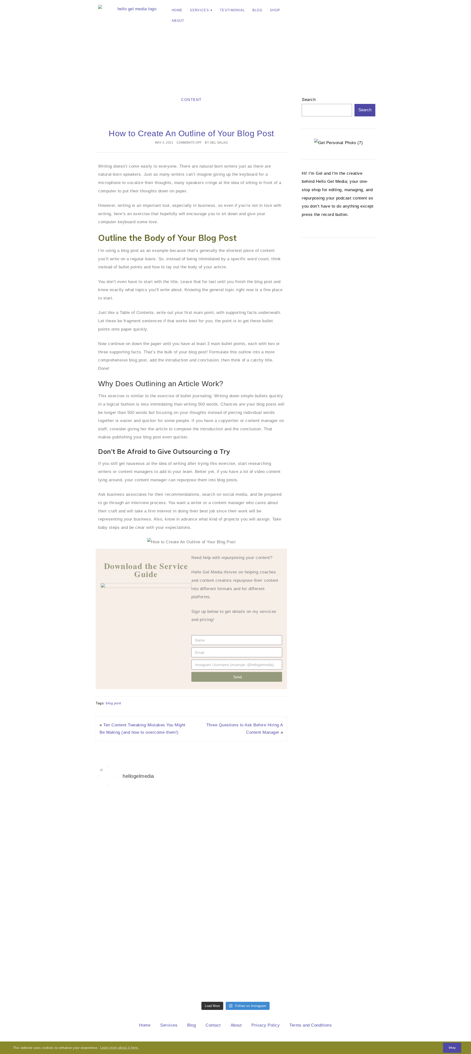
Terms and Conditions (310, 1025)
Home (177, 10)
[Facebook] (328, 11)
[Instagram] (314, 11)
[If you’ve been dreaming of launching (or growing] (270, 890)
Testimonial (232, 10)
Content (191, 100)
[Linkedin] (341, 11)
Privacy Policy (265, 1025)
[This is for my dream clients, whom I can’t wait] (201, 886)
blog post (113, 703)
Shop (275, 10)
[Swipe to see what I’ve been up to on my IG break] (339, 800)
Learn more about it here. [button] (119, 1047)
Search (308, 99)
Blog (257, 10)
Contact (213, 1025)
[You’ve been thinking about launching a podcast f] (131, 895)
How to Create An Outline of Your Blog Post (191, 133)
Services (199, 10)
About (178, 21)
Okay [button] (452, 1047)
